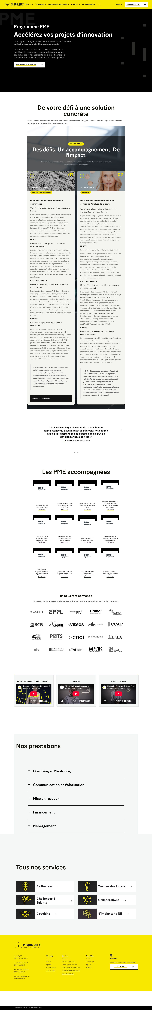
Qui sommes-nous (88, 4)
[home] (14, 4)
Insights (88, 968)
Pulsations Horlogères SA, (40, 228)
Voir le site (41, 509)
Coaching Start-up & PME (71, 968)
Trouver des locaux (68, 962)
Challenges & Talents (69, 965)
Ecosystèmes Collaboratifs (71, 970)
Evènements (90, 962)
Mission (48, 962)
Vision (48, 959)
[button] (29, 4)
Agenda (88, 965)
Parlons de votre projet (41, 398)
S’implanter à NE (68, 973)
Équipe (48, 965)
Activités (89, 959)
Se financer (66, 959)
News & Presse (51, 968)
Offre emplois (50, 970)
